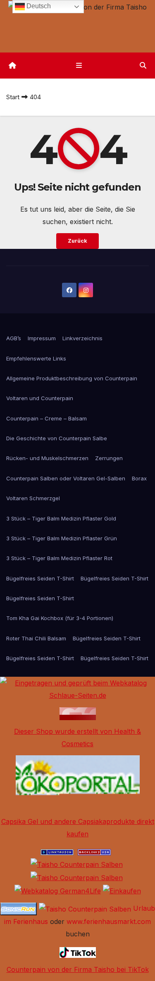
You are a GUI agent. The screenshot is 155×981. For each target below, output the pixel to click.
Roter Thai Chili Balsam (36, 638)
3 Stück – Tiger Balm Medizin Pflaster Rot (59, 558)
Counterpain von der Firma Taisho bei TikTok (78, 969)
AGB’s (13, 338)
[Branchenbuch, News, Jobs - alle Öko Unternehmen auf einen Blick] (78, 782)
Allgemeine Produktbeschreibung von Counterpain (71, 378)
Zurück (77, 241)
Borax (139, 478)
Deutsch (38, 6)
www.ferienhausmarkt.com (109, 921)
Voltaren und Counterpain (39, 398)
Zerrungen (109, 458)
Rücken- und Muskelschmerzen (47, 458)
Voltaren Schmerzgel (33, 498)
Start (12, 97)
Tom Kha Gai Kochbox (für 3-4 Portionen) (59, 618)
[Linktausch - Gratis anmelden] (57, 851)
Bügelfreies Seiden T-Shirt (40, 578)
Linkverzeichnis (82, 338)
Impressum (42, 338)
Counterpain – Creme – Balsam (46, 418)
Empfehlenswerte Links (36, 358)
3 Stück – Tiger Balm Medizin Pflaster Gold (61, 518)
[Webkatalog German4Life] (57, 890)
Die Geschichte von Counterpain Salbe (56, 438)
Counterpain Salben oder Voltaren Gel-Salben (65, 478)
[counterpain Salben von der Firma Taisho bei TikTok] (78, 952)
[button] (143, 65)
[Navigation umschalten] (79, 65)
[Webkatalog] (78, 713)
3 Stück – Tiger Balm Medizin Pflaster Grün (61, 538)
